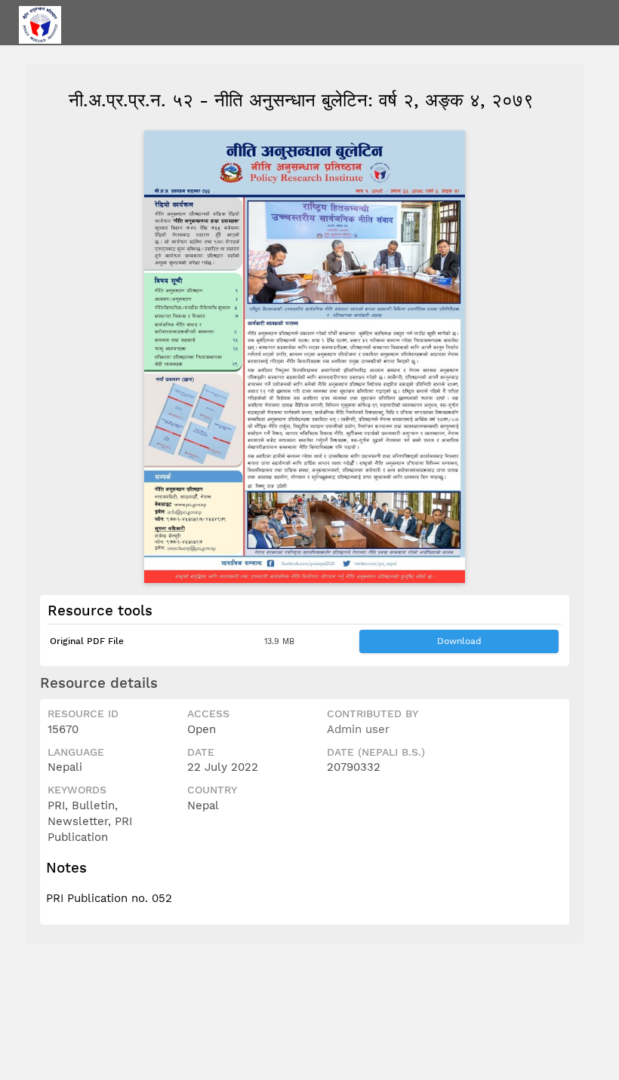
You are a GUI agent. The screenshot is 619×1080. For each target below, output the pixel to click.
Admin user (358, 729)
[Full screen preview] (304, 356)
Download (459, 641)
